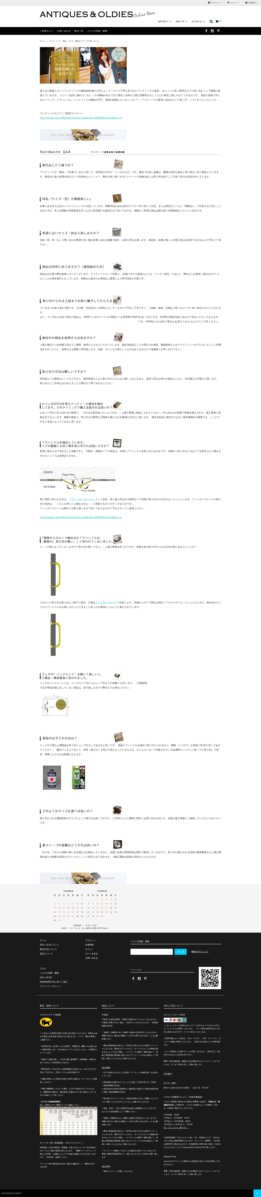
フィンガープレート (106, 602)
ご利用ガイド (46, 31)
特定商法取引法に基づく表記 (53, 981)
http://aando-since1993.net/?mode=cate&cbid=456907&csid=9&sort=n (81, 517)
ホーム (42, 41)
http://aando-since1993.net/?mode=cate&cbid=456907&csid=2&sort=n (81, 117)
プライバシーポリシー (50, 986)
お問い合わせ (64, 31)
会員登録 (252, 3)
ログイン (233, 3)
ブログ (43, 968)
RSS (42, 977)
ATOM (49, 977)
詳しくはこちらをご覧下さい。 (176, 1128)
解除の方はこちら (200, 951)
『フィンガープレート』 (82, 499)
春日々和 (78, 31)
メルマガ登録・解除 (97, 31)
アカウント (215, 3)
